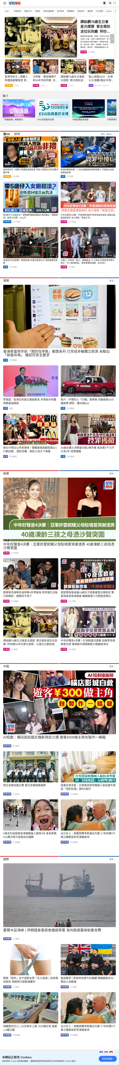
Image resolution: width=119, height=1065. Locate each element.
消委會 (37, 11)
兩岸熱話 (64, 794)
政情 (5, 408)
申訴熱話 (7, 176)
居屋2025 (28, 11)
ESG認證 (99, 11)
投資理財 (8, 85)
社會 (5, 360)
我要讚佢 (70, 11)
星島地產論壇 (48, 11)
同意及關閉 (107, 1059)
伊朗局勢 (17, 11)
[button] (112, 38)
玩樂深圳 (80, 11)
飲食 (82, 52)
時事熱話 (36, 85)
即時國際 (7, 939)
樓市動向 (92, 85)
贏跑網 (90, 11)
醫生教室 (64, 85)
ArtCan (109, 11)
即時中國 (7, 746)
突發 (63, 176)
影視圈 (63, 222)
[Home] (14, 3)
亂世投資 (60, 11)
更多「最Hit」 (107, 134)
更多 (111, 281)
